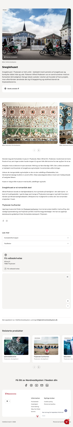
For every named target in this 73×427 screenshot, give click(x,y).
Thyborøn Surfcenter (31, 209)
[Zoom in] (68, 301)
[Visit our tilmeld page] (41, 385)
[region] (36, 291)
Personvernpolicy (49, 404)
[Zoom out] (68, 306)
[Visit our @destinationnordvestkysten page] (36, 385)
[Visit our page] (26, 385)
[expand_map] (67, 277)
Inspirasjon (34, 404)
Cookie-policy (48, 401)
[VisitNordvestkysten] (10, 394)
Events (33, 411)
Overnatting (35, 406)
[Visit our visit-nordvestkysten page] (47, 385)
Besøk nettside (12, 88)
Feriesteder (35, 401)
